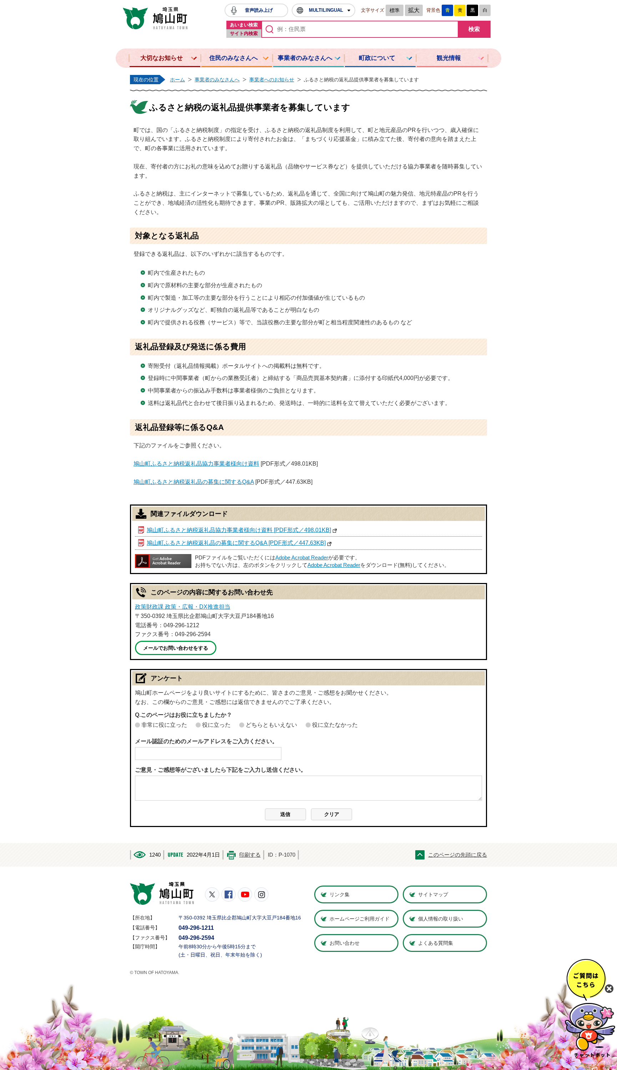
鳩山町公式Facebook (228, 894)
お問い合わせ (345, 943)
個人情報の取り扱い (440, 919)
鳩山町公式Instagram (261, 894)
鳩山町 (162, 893)
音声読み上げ (259, 10)
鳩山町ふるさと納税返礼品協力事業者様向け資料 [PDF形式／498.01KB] (239, 530)
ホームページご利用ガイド (360, 919)
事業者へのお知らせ (271, 79)
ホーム (177, 79)
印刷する (250, 855)
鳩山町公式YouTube (245, 894)
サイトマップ (433, 894)
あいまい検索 (244, 24)
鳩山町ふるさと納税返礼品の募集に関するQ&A (194, 482)
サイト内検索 (244, 33)
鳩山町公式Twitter (212, 894)
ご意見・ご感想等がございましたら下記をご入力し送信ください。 (220, 770)
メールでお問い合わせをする (175, 648)
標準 (395, 10)
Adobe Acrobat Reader (301, 558)
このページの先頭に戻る (457, 855)
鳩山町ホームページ (155, 18)
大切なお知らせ (161, 58)
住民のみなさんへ (233, 58)
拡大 (414, 10)
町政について (377, 58)
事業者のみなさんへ (305, 58)
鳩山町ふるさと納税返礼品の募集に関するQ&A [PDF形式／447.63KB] (236, 543)
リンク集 (340, 894)
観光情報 (449, 58)
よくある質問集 (435, 943)
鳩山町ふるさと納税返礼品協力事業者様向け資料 (196, 464)
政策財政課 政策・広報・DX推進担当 (182, 607)
